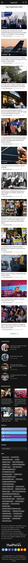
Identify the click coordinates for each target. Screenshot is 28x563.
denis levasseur (8, 469)
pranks (6, 506)
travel (18, 516)
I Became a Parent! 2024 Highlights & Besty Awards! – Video (21, 419)
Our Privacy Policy (22, 557)
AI (17, 459)
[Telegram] (14, 439)
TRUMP (6, 518)
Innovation (7, 489)
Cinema (5, 464)
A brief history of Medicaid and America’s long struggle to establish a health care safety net (13, 192)
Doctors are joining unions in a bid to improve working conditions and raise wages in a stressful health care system (14, 111)
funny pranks (7, 484)
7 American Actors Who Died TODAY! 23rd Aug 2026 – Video (18, 346)
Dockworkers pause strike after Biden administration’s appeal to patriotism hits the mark (13, 248)
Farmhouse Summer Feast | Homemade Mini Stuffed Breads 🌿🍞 (18, 366)
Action (14, 457)
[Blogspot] (21, 549)
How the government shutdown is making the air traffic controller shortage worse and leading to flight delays (14, 59)
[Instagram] (14, 436)
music (20, 498)
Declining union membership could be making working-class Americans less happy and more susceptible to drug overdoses (13, 32)
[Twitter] (14, 432)
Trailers (6, 516)
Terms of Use (5, 559)
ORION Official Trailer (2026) (16, 356)
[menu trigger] (2, 2)
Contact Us (18, 559)
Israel (6, 491)
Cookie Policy (12, 559)
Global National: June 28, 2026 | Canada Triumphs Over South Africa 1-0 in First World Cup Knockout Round (20, 402)
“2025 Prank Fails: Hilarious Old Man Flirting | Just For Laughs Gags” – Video (7, 419)
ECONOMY (4, 27)
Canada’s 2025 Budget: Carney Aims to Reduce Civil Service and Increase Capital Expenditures (7, 401)
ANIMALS (6, 462)
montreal (6, 496)
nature (19, 501)
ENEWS (18, 474)
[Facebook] (14, 429)
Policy (15, 557)
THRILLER (6, 513)
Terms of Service (9, 557)
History (20, 486)
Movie (17, 496)
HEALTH (4, 107)
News (5, 503)
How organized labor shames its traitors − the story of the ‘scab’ (13, 299)
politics (15, 503)
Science (6, 511)
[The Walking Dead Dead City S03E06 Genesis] (5, 377)
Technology (18, 511)
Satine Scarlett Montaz (11, 508)
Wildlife (6, 521)
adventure (7, 459)
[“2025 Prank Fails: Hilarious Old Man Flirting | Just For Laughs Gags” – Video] (7, 412)
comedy (6, 467)
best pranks (18, 462)
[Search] (26, 2)
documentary (8, 471)
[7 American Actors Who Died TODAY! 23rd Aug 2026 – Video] (5, 347)
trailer (17, 513)
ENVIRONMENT (6, 81)
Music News (7, 501)
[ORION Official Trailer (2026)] (5, 357)
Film (19, 479)
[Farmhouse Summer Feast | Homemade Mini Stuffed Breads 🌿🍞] (5, 367)
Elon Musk (7, 474)
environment (8, 479)
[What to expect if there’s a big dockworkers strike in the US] (14, 263)
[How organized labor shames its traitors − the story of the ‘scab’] (14, 288)
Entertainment (8, 476)
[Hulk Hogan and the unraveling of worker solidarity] (14, 155)
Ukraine (16, 518)
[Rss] (18, 549)
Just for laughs (18, 491)
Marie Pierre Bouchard (10, 494)
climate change (18, 464)
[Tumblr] (12, 549)
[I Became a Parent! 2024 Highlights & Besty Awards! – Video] (21, 412)
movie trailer (8, 498)
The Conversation (7, 36)
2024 (5, 457)
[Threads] (24, 549)
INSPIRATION (20, 489)
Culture (17, 467)
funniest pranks (8, 481)
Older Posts (13, 333)
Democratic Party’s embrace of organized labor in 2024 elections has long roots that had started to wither (13, 326)
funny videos (7, 486)
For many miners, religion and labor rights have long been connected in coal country (13, 85)
